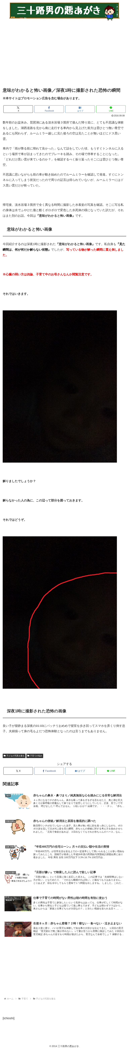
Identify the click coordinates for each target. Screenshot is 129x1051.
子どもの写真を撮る (15, 756)
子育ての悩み (36, 756)
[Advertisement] (64, 51)
